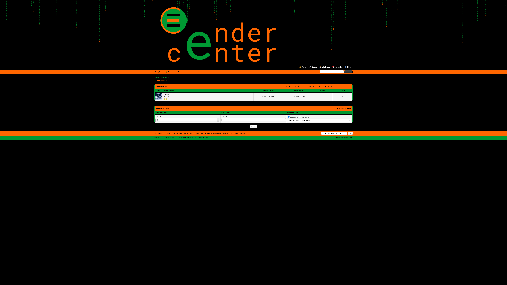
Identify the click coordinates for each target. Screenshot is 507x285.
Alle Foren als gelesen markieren (217, 133)
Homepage (225, 112)
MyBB (187, 137)
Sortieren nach (292, 112)
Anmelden (172, 72)
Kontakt (168, 133)
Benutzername (161, 112)
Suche (314, 67)
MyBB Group (203, 137)
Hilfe (349, 67)
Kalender (338, 67)
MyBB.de (173, 137)
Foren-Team (159, 133)
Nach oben (188, 133)
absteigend (305, 117)
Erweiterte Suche (344, 108)
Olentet (166, 95)
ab (273, 90)
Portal (304, 67)
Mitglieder (326, 67)
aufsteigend (294, 117)
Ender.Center (177, 133)
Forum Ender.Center (161, 78)
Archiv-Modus (198, 133)
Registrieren (183, 72)
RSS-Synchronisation (238, 133)
